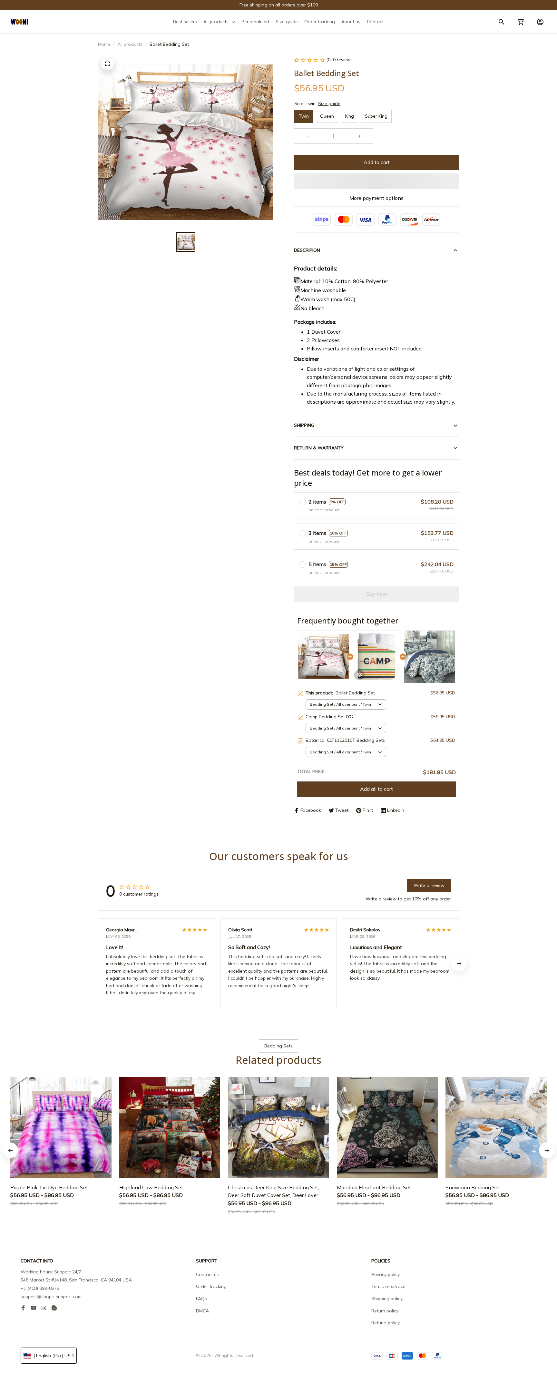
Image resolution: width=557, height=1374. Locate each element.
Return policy (384, 1311)
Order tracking (211, 1286)
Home (104, 44)
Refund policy (385, 1323)
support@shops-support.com (51, 1297)
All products (129, 44)
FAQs (201, 1298)
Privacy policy (385, 1274)
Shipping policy (387, 1298)
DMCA (202, 1311)
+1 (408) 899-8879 (40, 1288)
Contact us (207, 1274)
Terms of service (388, 1286)
